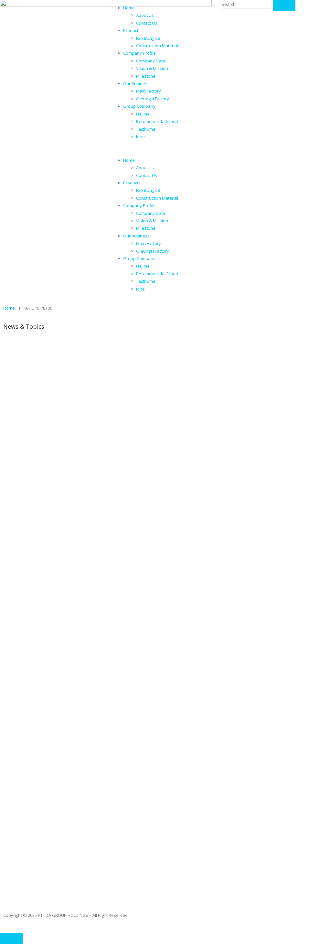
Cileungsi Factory (152, 99)
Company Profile (139, 53)
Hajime (143, 114)
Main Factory (148, 91)
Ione (140, 136)
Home (129, 8)
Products (132, 30)
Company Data (150, 61)
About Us (145, 15)
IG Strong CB (148, 38)
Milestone (145, 76)
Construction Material (157, 46)
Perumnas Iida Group (157, 121)
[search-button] (284, 5)
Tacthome (145, 129)
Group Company (139, 106)
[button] (165, 148)
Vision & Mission (152, 68)
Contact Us (146, 23)
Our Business (136, 83)
